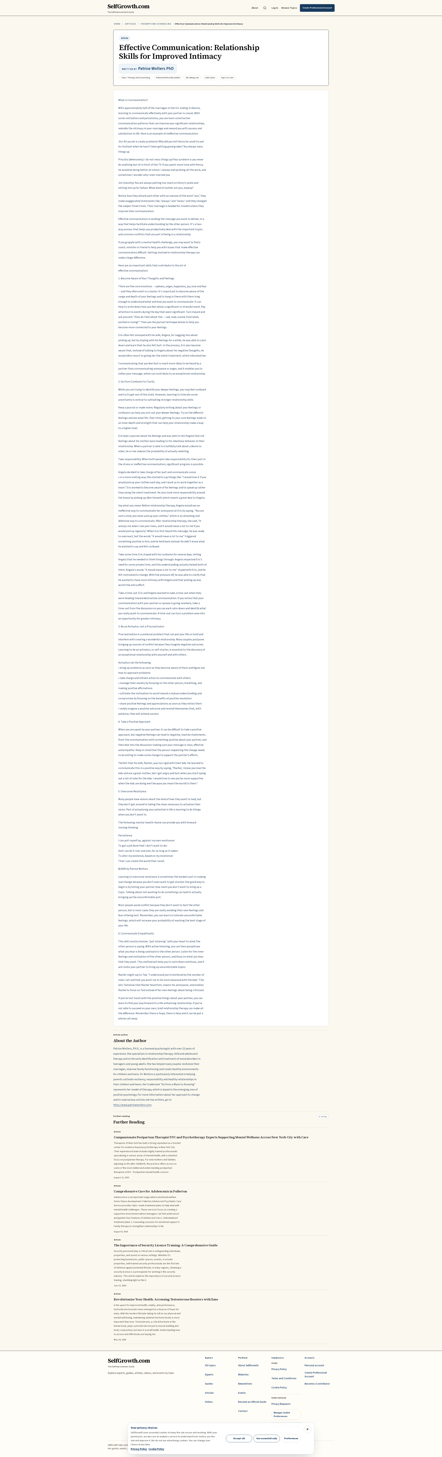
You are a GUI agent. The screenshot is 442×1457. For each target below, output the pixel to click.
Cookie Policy (279, 1387)
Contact (243, 1411)
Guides (209, 1384)
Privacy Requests (281, 1404)
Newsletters (245, 1384)
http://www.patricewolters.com (132, 1105)
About (255, 8)
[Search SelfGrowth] (265, 8)
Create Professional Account (316, 1374)
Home (117, 23)
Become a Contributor (317, 1384)
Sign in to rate (227, 77)
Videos (209, 1402)
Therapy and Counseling (156, 23)
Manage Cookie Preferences (282, 1414)
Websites (243, 1374)
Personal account (314, 1365)
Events (242, 1393)
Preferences (291, 1438)
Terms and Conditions (283, 1378)
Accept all (239, 1438)
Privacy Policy (279, 1369)
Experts (209, 1374)
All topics (210, 1365)
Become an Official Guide (252, 1402)
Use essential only (266, 1438)
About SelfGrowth (248, 1365)
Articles (130, 23)
